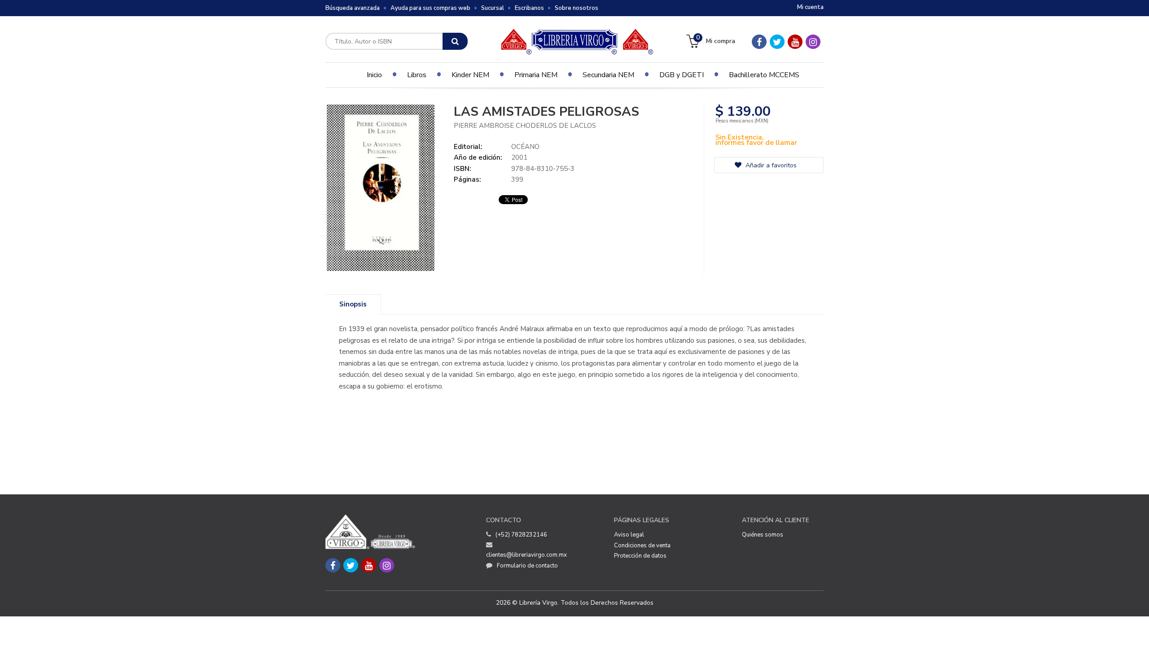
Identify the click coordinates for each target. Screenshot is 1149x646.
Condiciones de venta (642, 545)
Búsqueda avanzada (352, 8)
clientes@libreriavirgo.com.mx (526, 555)
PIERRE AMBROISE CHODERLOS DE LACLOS (525, 125)
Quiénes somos (762, 535)
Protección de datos (640, 556)
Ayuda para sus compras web (430, 8)
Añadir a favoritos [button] (770, 165)
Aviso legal (629, 535)
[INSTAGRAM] (813, 42)
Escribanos (529, 8)
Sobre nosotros (576, 8)
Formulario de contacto (527, 566)
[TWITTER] (777, 42)
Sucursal (492, 8)
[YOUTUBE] (795, 42)
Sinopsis (353, 304)
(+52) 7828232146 (521, 535)
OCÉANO (525, 146)
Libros (416, 75)
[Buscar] (455, 41)
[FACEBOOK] (759, 42)
